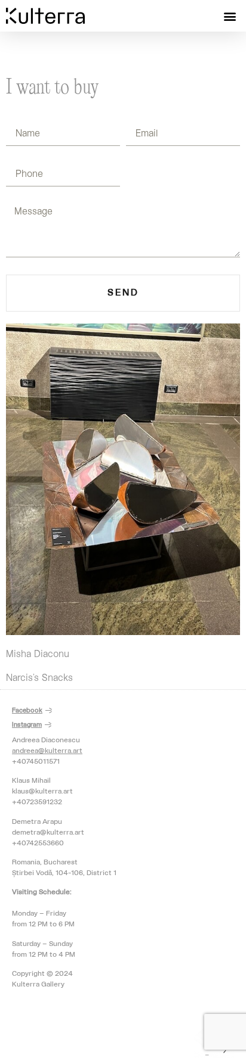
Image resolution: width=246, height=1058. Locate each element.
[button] (230, 16)
